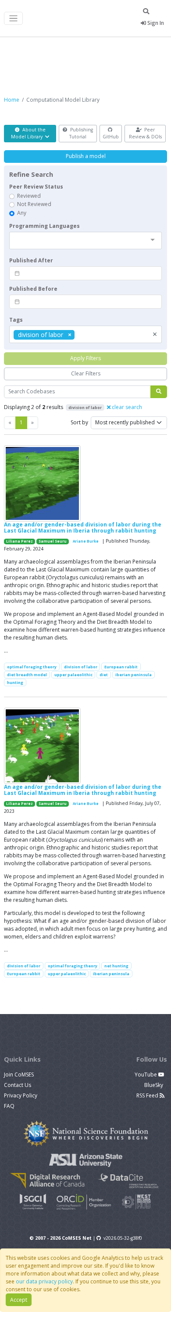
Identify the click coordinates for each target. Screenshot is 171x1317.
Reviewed (29, 196)
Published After (31, 260)
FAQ (9, 1106)
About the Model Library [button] (28, 133)
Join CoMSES (19, 1074)
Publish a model (86, 156)
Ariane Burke (86, 541)
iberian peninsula (133, 674)
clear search (126, 407)
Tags (16, 319)
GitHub (111, 137)
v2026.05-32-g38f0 (122, 1238)
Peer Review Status (36, 186)
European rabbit (121, 667)
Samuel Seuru (53, 541)
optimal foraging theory (32, 667)
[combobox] (85, 240)
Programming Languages (44, 226)
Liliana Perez (19, 541)
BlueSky (154, 1085)
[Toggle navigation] (13, 18)
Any (21, 213)
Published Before (33, 288)
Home (11, 99)
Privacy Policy (20, 1095)
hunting (15, 682)
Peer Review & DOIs (145, 133)
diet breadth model (27, 674)
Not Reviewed (34, 204)
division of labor (80, 667)
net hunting (116, 966)
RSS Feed (148, 1095)
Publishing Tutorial (81, 133)
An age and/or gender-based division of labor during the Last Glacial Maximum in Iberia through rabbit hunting (82, 527)
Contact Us (17, 1085)
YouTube (146, 1074)
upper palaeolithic (73, 674)
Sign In (155, 23)
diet (104, 674)
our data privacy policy (44, 1281)
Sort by (79, 422)
